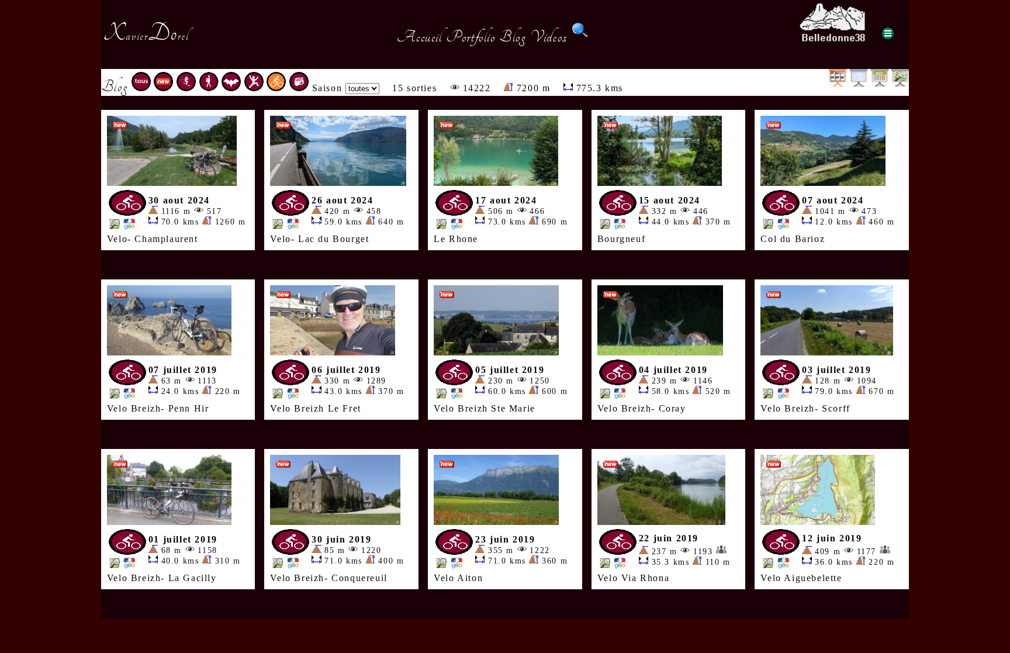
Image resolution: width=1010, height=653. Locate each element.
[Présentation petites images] (837, 83)
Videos (549, 36)
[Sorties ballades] (209, 88)
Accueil (419, 36)
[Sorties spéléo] (231, 88)
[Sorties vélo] (276, 88)
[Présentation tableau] (858, 83)
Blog (512, 36)
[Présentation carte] (900, 83)
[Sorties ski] (186, 88)
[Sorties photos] (299, 88)
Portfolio (470, 36)
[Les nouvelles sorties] (163, 88)
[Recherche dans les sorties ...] (580, 36)
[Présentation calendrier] (879, 83)
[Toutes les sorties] (141, 88)
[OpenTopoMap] (114, 227)
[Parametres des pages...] (888, 33)
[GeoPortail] (129, 227)
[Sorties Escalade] (254, 88)
